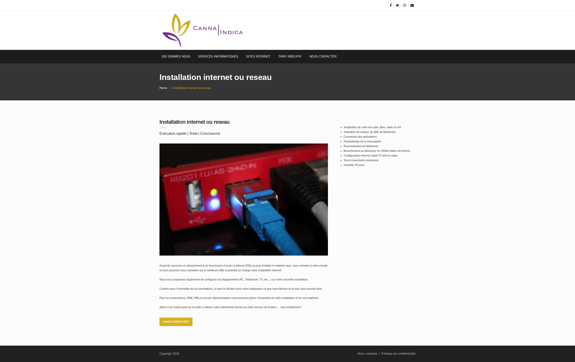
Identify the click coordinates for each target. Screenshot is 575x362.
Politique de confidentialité (398, 353)
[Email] (412, 5)
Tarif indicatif (290, 56)
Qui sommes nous (176, 56)
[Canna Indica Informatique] (202, 30)
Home (163, 88)
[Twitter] (397, 5)
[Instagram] (405, 5)
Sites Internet (258, 56)
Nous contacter (323, 56)
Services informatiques (218, 56)
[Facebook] (390, 5)
